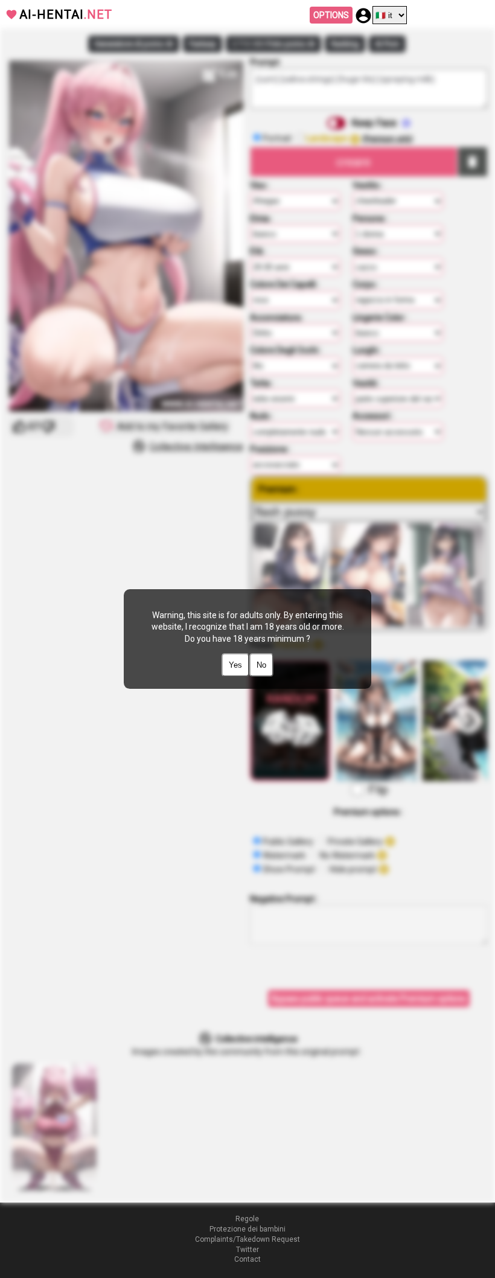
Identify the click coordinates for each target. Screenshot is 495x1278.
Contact (247, 1259)
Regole (247, 1219)
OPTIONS (331, 15)
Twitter (247, 1249)
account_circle (363, 16)
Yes (235, 664)
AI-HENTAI (65, 14)
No (261, 664)
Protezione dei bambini (247, 1229)
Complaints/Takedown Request (247, 1239)
